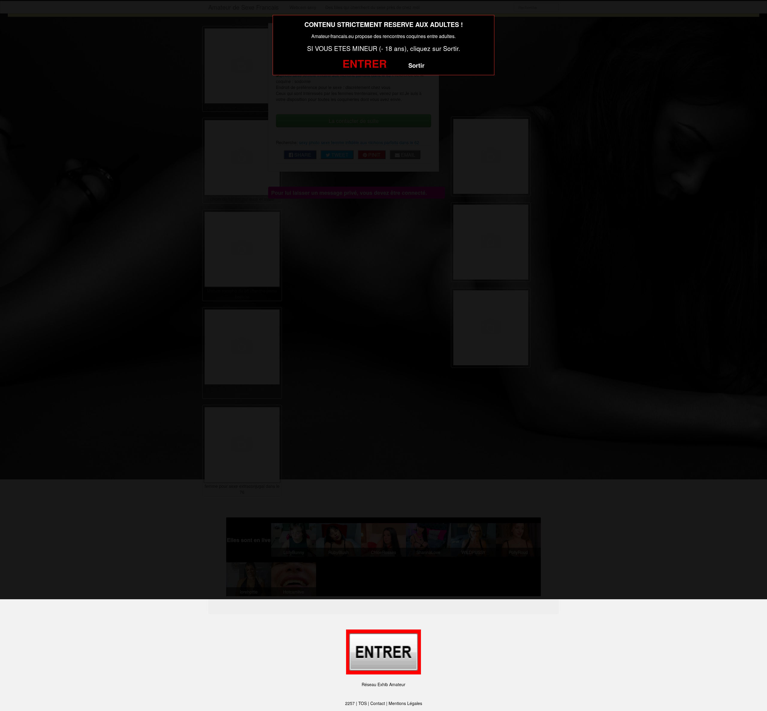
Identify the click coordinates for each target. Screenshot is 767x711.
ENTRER (364, 63)
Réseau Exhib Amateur (383, 684)
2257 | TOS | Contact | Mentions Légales (383, 703)
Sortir (416, 65)
